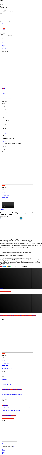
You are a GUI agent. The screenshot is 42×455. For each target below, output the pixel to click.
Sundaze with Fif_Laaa (4, 374)
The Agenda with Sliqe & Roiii (4, 379)
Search (10, 35)
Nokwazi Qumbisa (5, 264)
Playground (3, 88)
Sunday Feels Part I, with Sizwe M (5, 192)
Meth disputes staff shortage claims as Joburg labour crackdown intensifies (9, 415)
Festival (3, 443)
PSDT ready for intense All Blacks (5, 291)
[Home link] (6, 21)
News (1, 210)
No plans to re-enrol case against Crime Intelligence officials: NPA (8, 418)
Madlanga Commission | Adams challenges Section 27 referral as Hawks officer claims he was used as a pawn (18, 315)
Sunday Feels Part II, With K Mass (5, 197)
